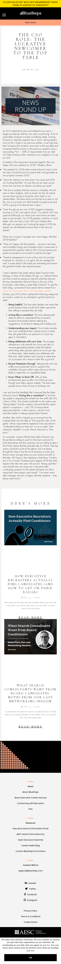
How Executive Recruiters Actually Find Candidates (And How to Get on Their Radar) (30, 584)
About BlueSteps (30, 792)
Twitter (32, 888)
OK (30, 957)
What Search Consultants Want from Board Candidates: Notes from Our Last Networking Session (31, 693)
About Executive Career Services (30, 797)
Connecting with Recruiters (30, 803)
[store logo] (30, 13)
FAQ (30, 809)
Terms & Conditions (30, 916)
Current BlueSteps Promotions (30, 851)
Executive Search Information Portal (30, 828)
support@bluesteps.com (30, 870)
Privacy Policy (30, 910)
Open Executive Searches (30, 839)
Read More (31, 617)
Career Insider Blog (30, 845)
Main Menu (30, 22)
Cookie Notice (30, 922)
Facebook (32, 894)
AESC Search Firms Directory (31, 834)
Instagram (32, 900)
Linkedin (32, 883)
